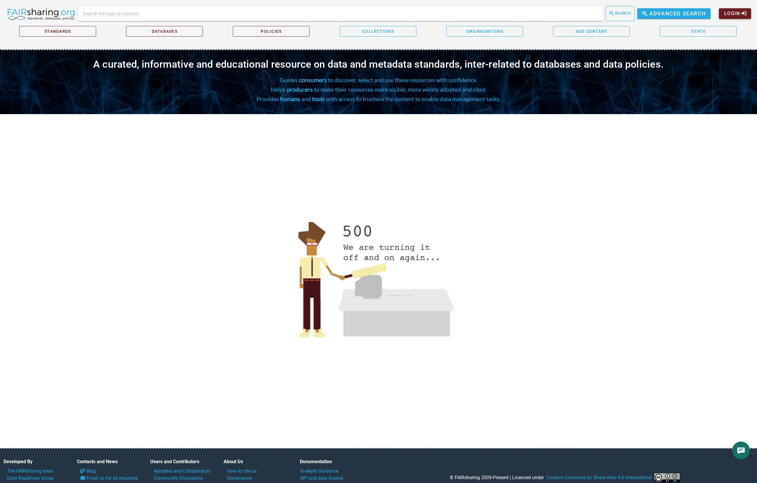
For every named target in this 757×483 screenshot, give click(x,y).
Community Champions (178, 478)
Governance (239, 478)
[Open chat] (741, 450)
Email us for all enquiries (111, 478)
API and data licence (321, 478)
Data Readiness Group (30, 478)
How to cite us (242, 471)
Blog (90, 471)
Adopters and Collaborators (182, 471)
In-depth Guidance (319, 471)
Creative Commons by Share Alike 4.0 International (599, 477)
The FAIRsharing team (30, 471)
